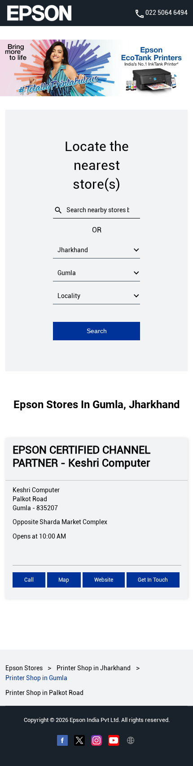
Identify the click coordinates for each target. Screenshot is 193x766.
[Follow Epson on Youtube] (113, 741)
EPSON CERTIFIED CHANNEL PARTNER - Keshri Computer (81, 456)
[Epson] (39, 13)
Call (29, 580)
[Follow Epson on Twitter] (79, 741)
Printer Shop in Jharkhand (94, 668)
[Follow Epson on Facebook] (62, 741)
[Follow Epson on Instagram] (96, 741)
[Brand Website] (130, 741)
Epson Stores (24, 668)
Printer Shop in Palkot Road (44, 692)
